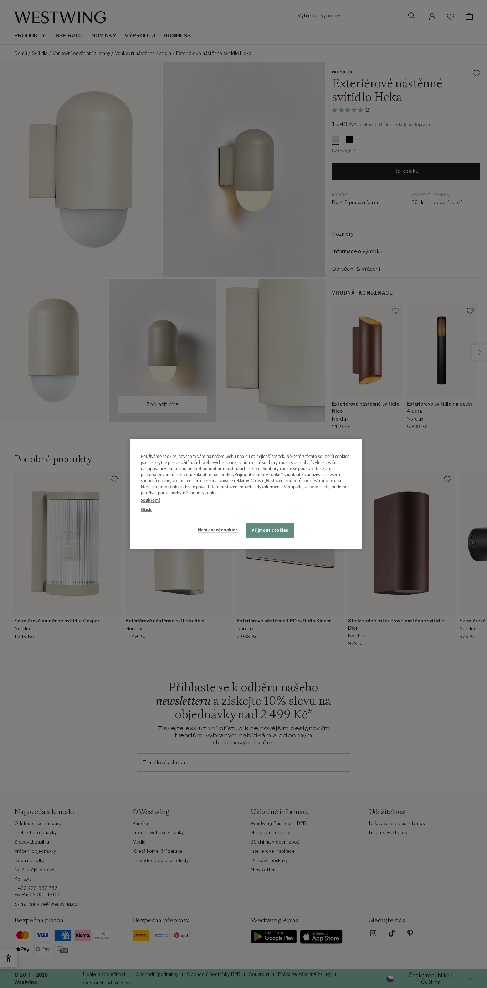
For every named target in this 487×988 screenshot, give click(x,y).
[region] (246, 494)
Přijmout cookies (270, 530)
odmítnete (319, 487)
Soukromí (150, 500)
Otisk (146, 509)
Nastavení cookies (218, 530)
